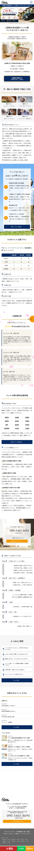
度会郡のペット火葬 (24, 841)
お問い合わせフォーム (17, 541)
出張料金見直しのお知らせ (8, 704)
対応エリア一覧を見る (16, 442)
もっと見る (16, 680)
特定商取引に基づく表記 (23, 831)
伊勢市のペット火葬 (6, 839)
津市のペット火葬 (24, 839)
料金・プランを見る (16, 226)
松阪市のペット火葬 (15, 839)
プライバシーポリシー (10, 831)
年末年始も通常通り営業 (8, 716)
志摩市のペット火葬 (6, 841)
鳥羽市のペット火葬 (15, 841)
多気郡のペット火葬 (6, 842)
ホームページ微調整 (7, 721)
